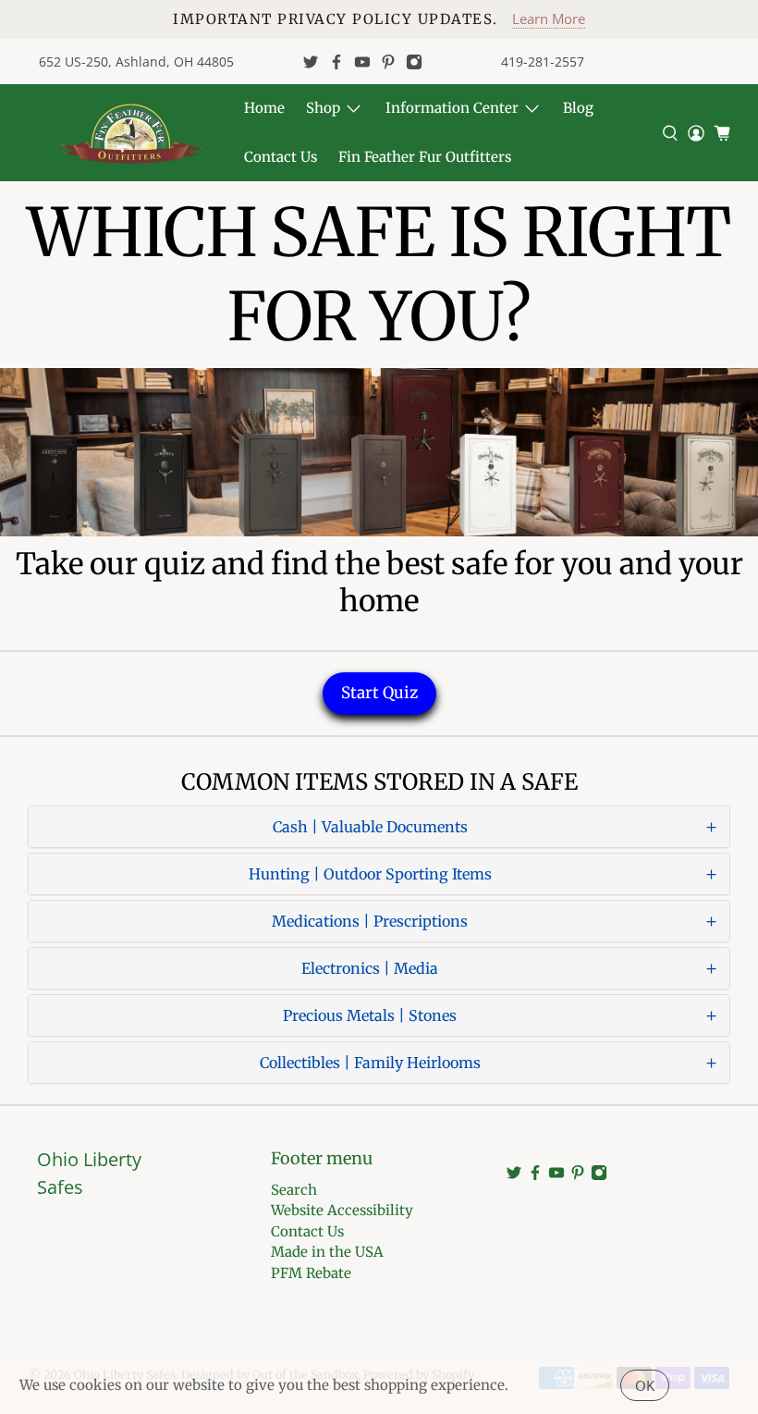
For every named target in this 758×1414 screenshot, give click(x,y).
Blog (578, 108)
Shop (323, 108)
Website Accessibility (342, 1210)
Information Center (452, 108)
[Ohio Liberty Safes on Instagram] (414, 62)
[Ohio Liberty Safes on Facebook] (336, 62)
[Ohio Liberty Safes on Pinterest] (388, 62)
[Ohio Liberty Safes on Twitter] (310, 62)
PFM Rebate (311, 1273)
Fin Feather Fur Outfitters (424, 157)
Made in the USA (327, 1251)
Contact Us (280, 157)
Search (294, 1190)
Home (264, 108)
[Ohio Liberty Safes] (131, 133)
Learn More (548, 19)
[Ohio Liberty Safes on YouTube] (362, 62)
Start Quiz (379, 692)
